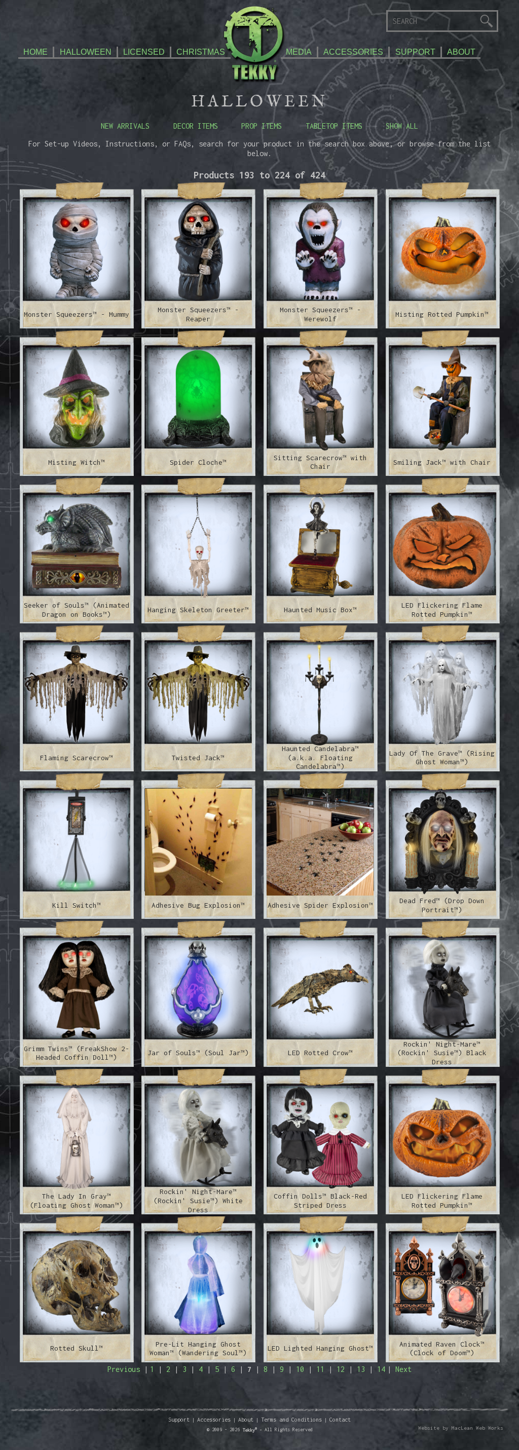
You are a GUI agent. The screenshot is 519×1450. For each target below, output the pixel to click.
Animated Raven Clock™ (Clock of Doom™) (442, 1348)
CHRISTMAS (200, 51)
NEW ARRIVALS (125, 126)
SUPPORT (415, 51)
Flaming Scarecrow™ (76, 758)
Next (403, 1369)
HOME (35, 51)
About (245, 1419)
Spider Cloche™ (198, 462)
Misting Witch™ (76, 462)
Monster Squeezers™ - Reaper (198, 314)
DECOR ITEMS (195, 126)
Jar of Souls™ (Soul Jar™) (198, 1053)
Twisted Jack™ (198, 758)
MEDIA (299, 51)
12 (341, 1369)
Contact (340, 1419)
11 (320, 1369)
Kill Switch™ (76, 905)
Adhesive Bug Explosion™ (198, 905)
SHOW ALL (402, 126)
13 (361, 1369)
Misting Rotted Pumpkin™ (442, 314)
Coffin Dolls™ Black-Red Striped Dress (320, 1200)
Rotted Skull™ (76, 1348)
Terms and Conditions (291, 1419)
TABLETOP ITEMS (334, 126)
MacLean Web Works (477, 1428)
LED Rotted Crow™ (320, 1053)
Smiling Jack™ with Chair (442, 462)
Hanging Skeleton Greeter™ (198, 610)
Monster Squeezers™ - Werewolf (320, 314)
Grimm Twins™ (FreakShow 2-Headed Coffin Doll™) (76, 1053)
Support (179, 1419)
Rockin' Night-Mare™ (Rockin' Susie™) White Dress (198, 1200)
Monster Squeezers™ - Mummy (76, 314)
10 (300, 1369)
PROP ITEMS (261, 126)
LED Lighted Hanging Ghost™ (320, 1348)
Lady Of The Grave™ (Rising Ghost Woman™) (442, 757)
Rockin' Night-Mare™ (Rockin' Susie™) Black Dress (442, 1053)
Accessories (214, 1419)
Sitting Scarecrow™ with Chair (320, 462)
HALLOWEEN (86, 51)
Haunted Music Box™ (320, 610)
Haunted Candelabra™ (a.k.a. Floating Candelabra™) (320, 757)
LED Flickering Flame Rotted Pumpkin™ (442, 609)
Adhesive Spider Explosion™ (320, 905)
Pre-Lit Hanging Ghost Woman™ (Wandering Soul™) (198, 1348)
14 (381, 1369)
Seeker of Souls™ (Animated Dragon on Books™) (76, 609)
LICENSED (144, 51)
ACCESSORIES (353, 51)
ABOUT (461, 51)
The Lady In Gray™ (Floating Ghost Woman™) (76, 1200)
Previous (123, 1369)
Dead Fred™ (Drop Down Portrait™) (442, 905)
